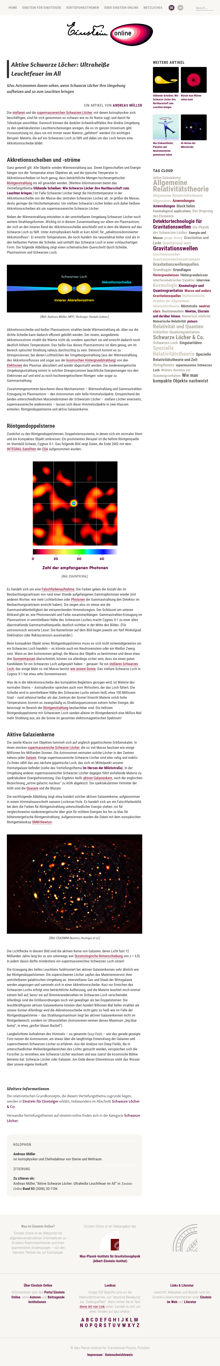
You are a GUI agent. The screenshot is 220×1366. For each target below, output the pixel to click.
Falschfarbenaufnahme (58, 589)
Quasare (32, 788)
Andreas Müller (127, 105)
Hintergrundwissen (166, 275)
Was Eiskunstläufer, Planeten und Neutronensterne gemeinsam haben (163, 149)
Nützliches (153, 8)
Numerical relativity (196, 316)
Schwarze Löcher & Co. (179, 337)
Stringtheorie (163, 365)
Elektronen (14, 365)
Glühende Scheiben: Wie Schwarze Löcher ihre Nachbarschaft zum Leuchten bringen (165, 101)
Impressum (94, 1355)
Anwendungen (184, 201)
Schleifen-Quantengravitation (176, 332)
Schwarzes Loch (165, 343)
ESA (45, 449)
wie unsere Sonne (83, 669)
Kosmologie (165, 285)
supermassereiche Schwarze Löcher (53, 747)
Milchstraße (189, 306)
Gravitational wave (177, 243)
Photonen (78, 599)
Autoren (35, 1297)
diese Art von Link (92, 1307)
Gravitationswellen (175, 248)
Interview (203, 280)
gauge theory (173, 238)
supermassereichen (51, 112)
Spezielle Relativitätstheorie (173, 351)
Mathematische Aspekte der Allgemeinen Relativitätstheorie (179, 301)
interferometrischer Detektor (174, 280)
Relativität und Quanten (178, 326)
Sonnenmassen (24, 659)
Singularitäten (190, 343)
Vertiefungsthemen (82, 8)
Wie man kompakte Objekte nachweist (180, 378)
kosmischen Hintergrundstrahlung (90, 360)
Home (13, 8)
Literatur (190, 1302)
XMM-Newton (42, 822)
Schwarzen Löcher (79, 112)
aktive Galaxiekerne (167, 178)
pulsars (192, 321)
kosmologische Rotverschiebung (99, 956)
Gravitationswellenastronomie (176, 259)
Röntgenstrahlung (19, 183)
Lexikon (110, 1285)
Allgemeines (162, 201)
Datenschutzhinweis (119, 1355)
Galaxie (31, 757)
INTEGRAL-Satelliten (21, 449)
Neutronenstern (173, 311)
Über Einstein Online (121, 8)
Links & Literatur (182, 1285)
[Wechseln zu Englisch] (180, 7)
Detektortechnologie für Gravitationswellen (177, 224)
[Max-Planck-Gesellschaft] (181, 1238)
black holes (186, 206)
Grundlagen (162, 269)
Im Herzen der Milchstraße (102, 768)
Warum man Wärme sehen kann (191, 97)
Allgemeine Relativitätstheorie (181, 185)
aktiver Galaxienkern (97, 778)
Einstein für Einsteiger (41, 8)
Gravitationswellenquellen (176, 264)
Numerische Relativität (169, 321)
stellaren (18, 112)
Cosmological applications (172, 211)
